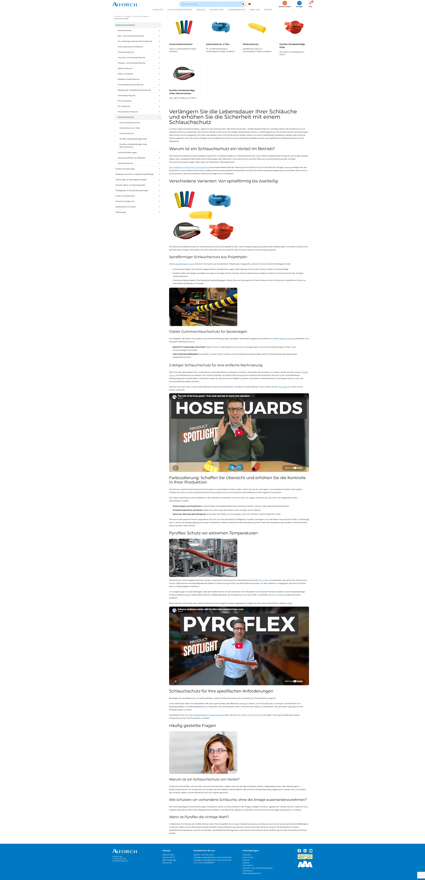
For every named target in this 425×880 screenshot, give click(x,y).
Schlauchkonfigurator (179, 10)
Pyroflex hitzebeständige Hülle (133, 139)
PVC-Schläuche (124, 101)
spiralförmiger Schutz (184, 264)
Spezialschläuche (125, 163)
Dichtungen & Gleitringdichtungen (131, 180)
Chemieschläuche (126, 52)
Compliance (247, 865)
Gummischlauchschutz (130, 123)
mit (275, 595)
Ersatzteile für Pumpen (126, 207)
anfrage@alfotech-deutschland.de (209, 715)
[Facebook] (299, 851)
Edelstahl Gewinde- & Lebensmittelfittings (134, 174)
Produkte (158, 10)
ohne (284, 595)
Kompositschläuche (126, 95)
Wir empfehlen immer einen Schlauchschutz (189, 167)
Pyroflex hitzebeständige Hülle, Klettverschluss (133, 145)
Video (289, 603)
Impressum (247, 871)
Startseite (118, 16)
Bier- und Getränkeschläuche (131, 36)
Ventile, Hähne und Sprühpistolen (131, 185)
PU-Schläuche (124, 106)
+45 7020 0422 (252, 715)
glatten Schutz (285, 339)
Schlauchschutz (127, 133)
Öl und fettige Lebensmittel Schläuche (135, 41)
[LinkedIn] (305, 851)
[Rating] (305, 864)
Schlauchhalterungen (127, 152)
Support (246, 863)
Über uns (255, 10)
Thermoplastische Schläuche (130, 85)
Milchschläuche (125, 30)
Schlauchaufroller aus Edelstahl (131, 158)
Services (201, 10)
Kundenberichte (236, 10)
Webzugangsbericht (251, 873)
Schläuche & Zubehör (140, 16)
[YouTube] (311, 851)
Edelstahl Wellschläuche (128, 79)
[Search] (243, 4)
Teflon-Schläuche (125, 74)
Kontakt (268, 10)
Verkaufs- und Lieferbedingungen (257, 868)
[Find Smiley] (305, 856)
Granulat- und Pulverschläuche (131, 58)
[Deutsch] (250, 4)
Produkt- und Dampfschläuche (131, 63)
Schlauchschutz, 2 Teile (130, 128)
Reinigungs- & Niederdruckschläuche (134, 90)
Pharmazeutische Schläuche (130, 47)
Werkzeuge (121, 212)
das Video (282, 387)
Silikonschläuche (125, 68)
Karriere (245, 860)
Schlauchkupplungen (125, 169)
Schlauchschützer (126, 117)
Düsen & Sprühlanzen (125, 196)
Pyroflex (265, 580)
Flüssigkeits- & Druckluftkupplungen (132, 190)
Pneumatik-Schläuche (128, 112)
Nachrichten (216, 10)
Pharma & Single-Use (125, 201)
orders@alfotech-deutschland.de (216, 860)
